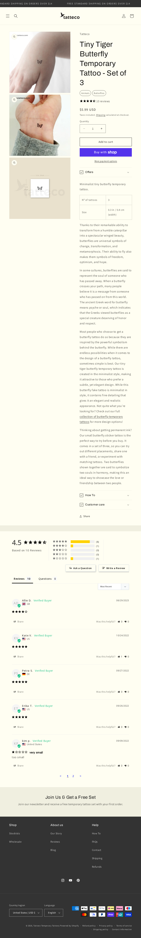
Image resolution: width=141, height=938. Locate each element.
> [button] (81, 776)
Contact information (122, 929)
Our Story (56, 833)
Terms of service (124, 925)
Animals (85, 93)
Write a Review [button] (115, 568)
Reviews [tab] (19, 578)
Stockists (14, 833)
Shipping (100, 114)
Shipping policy (100, 929)
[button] (8, 16)
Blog (53, 850)
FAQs (95, 841)
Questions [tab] (45, 578)
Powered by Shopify (69, 925)
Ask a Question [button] (82, 568)
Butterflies (99, 93)
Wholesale (15, 841)
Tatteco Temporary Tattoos (46, 925)
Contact (96, 850)
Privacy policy (106, 925)
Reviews (55, 841)
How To (96, 833)
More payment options (106, 161)
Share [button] (86, 516)
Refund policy (88, 925)
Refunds (97, 866)
